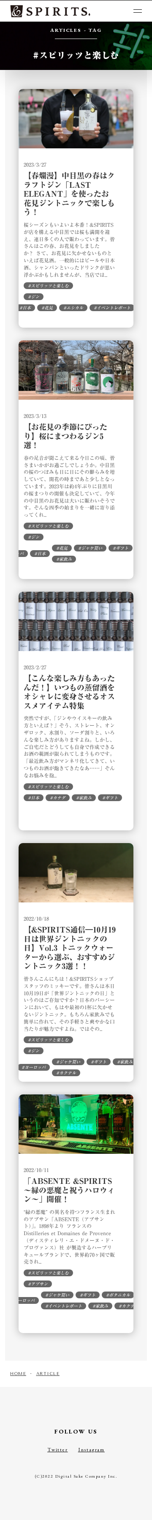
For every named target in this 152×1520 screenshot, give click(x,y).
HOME (18, 1373)
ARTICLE (48, 1373)
